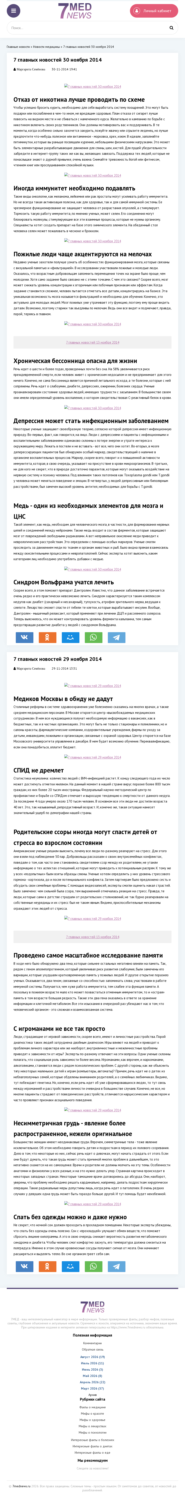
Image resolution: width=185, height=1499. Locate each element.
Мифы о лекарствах (92, 1426)
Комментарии (92, 1343)
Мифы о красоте (92, 1413)
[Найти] (171, 27)
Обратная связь (92, 1349)
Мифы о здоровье (92, 1420)
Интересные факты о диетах (92, 1446)
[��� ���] (71, 635)
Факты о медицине (92, 1407)
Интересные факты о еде (92, 1452)
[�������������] (48, 635)
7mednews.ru (21, 1486)
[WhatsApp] (94, 635)
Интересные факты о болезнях (92, 1440)
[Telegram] (117, 635)
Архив (92, 1395)
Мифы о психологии (92, 1432)
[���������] (25, 635)
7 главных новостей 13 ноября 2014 (92, 342)
